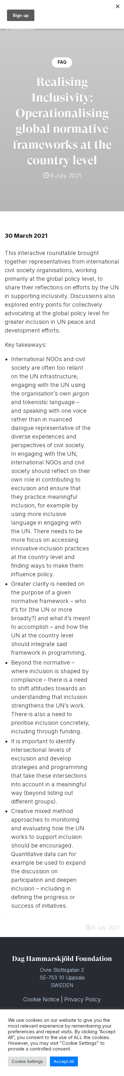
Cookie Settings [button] (27, 1061)
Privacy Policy (82, 999)
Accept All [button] (64, 1061)
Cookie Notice (41, 999)
